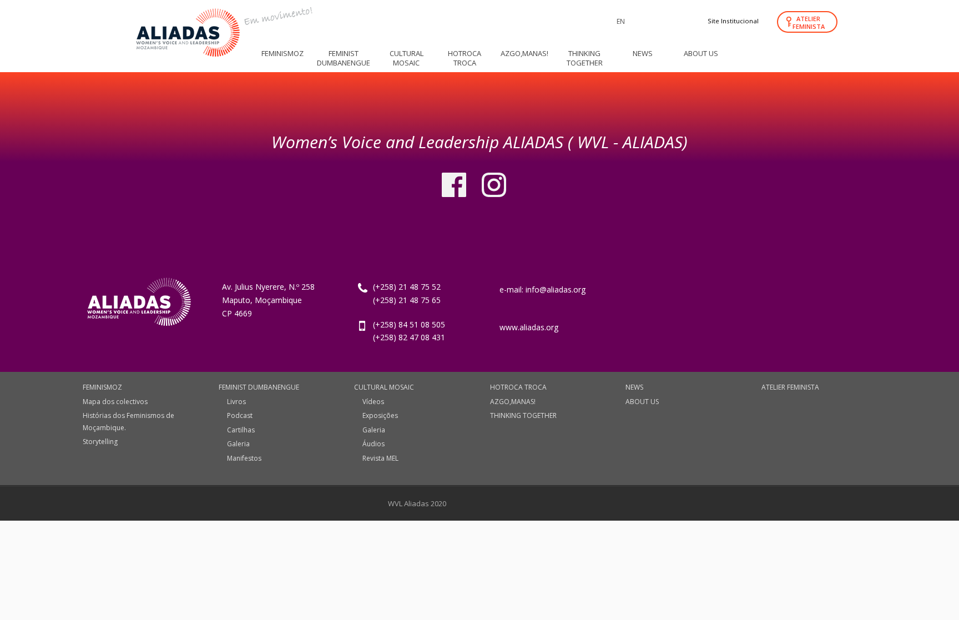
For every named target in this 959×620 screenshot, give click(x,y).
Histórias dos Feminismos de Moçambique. (128, 421)
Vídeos (373, 401)
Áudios (373, 443)
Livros (236, 401)
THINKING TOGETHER (523, 415)
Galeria (238, 443)
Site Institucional (733, 21)
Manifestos (244, 458)
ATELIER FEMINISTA (809, 22)
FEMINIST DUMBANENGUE (259, 387)
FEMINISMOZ (102, 387)
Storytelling (100, 441)
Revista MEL (380, 458)
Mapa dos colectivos (115, 401)
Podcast (240, 415)
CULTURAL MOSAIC (384, 387)
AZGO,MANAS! (513, 401)
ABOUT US (642, 401)
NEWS (634, 387)
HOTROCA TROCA (518, 387)
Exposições (380, 415)
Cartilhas (241, 430)
